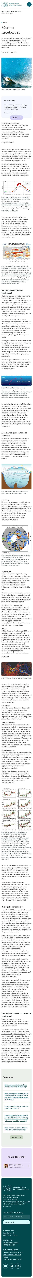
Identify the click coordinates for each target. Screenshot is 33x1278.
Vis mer (14, 117)
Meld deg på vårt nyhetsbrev (13, 1213)
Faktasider (18, 11)
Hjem (2, 11)
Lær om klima (10, 11)
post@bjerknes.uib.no (10, 1242)
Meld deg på (9, 1222)
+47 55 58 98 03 (9, 1245)
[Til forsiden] (11, 4)
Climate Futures (19, 1034)
